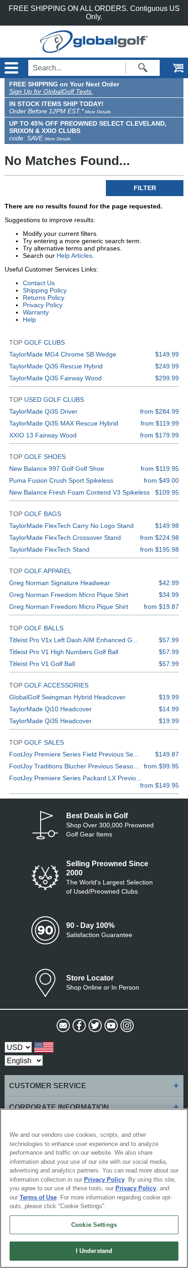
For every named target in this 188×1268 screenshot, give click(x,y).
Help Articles (74, 255)
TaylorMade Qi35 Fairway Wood (55, 378)
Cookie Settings (94, 1224)
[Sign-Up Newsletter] (62, 1026)
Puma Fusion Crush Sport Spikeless (61, 480)
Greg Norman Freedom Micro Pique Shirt (68, 594)
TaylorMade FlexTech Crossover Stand (65, 537)
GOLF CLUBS (44, 342)
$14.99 (169, 709)
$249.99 (167, 366)
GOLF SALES (44, 742)
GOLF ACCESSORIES (56, 685)
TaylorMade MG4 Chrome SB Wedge (62, 354)
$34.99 (169, 594)
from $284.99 (159, 411)
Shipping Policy (45, 290)
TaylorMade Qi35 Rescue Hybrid (56, 366)
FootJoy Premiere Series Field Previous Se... (74, 754)
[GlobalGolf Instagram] (126, 1026)
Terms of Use (38, 1197)
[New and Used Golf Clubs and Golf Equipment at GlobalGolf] (94, 49)
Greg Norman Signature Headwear (59, 582)
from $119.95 (160, 468)
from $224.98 (159, 537)
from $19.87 (161, 606)
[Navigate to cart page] (172, 68)
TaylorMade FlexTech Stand (49, 549)
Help (29, 319)
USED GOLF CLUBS (54, 399)
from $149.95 (159, 785)
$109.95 (167, 492)
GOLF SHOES (45, 456)
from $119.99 (160, 423)
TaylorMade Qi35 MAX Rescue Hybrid (63, 423)
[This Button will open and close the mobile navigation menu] (10, 68)
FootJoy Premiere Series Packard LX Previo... (75, 778)
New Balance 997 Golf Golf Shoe (56, 468)
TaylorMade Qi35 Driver (43, 411)
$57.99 (169, 640)
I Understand (94, 1250)
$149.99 (167, 354)
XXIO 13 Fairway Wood (43, 435)
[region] (94, 1188)
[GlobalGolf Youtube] (110, 1026)
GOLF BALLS (43, 628)
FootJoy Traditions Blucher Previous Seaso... (74, 766)
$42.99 (169, 582)
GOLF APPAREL (48, 571)
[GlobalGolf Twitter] (94, 1026)
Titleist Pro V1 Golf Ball (42, 663)
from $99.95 (161, 766)
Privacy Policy (43, 305)
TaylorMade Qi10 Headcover (50, 709)
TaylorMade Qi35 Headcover (50, 721)
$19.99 (169, 697)
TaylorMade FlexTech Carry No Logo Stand (71, 525)
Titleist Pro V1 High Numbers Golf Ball (63, 651)
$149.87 (167, 754)
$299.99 (167, 378)
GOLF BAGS (42, 513)
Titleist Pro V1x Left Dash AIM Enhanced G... (73, 640)
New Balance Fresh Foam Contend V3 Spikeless (79, 492)
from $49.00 (161, 480)
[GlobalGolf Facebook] (78, 1026)
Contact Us (39, 283)
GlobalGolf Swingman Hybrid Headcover (67, 697)
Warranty (36, 312)
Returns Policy (43, 297)
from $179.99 (159, 435)
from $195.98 (159, 549)
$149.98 (167, 525)
